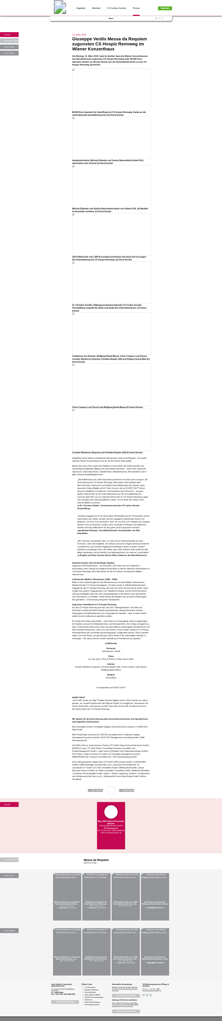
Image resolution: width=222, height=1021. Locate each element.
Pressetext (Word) (11, 41)
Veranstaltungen (90, 992)
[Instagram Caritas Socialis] (65, 19)
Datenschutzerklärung (92, 1002)
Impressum (88, 1000)
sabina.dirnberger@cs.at (111, 833)
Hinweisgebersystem (92, 1005)
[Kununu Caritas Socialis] (74, 19)
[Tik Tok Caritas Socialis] (79, 19)
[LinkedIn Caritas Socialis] (70, 19)
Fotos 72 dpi (9, 47)
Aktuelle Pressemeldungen (94, 997)
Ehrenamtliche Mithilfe (92, 995)
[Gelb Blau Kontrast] (169, 19)
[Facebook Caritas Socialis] (55, 19)
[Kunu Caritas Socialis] (118, 1018)
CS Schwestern (90, 987)
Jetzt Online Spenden (65, 1002)
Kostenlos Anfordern (126, 996)
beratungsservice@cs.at (152, 991)
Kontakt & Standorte (92, 990)
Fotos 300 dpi (9, 53)
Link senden (96, 790)
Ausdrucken (128, 790)
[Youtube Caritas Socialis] (60, 19)
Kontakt (7, 35)
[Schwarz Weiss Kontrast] (166, 19)
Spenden (165, 8)
